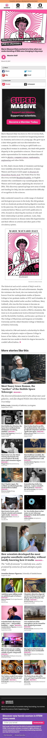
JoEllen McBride (28, 518)
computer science (21, 157)
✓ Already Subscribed (19, 735)
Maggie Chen (5, 463)
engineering (6, 160)
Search (29, 7)
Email (29, 75)
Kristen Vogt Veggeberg (8, 433)
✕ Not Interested (7, 735)
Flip (6, 75)
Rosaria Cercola (28, 601)
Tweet (29, 71)
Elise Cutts (27, 681)
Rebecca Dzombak (6, 516)
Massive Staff (12, 55)
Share (7, 71)
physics (10, 157)
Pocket (8, 84)
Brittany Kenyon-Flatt (30, 433)
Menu (18, 7)
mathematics (34, 157)
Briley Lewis (5, 405)
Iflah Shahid (27, 654)
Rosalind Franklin (24, 177)
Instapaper (31, 84)
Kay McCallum (5, 656)
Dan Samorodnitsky (30, 489)
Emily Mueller (5, 681)
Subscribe (38, 723)
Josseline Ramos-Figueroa (31, 462)
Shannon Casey (5, 491)
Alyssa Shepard (5, 599)
